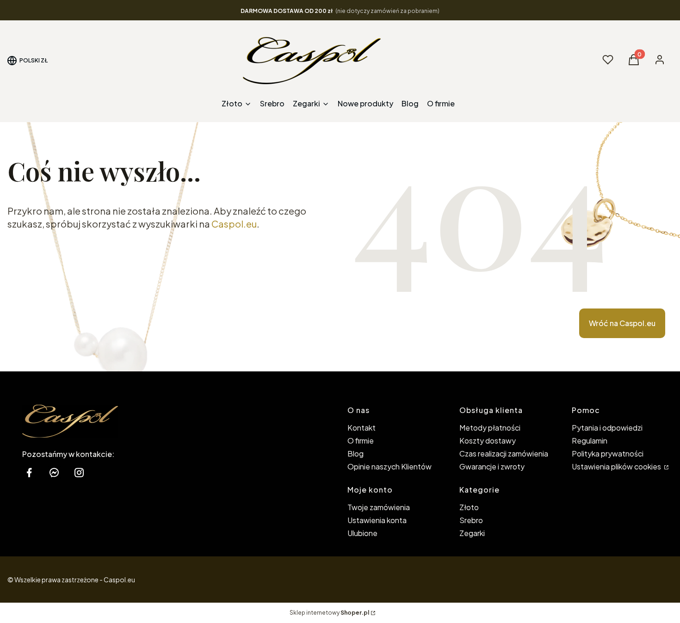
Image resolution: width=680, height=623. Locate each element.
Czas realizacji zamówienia (503, 453)
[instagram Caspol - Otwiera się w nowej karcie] (79, 472)
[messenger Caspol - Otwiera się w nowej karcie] (54, 472)
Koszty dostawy (487, 440)
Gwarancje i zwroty (492, 466)
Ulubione (362, 533)
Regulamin (589, 440)
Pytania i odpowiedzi (607, 427)
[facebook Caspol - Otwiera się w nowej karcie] (29, 472)
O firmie (360, 440)
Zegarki (472, 533)
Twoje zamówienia (378, 507)
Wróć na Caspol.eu (622, 323)
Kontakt (361, 427)
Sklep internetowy (329, 612)
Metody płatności (489, 427)
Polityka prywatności (607, 453)
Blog (355, 453)
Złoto (469, 507)
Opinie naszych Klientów (389, 466)
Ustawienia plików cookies (617, 466)
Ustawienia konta (377, 520)
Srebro (471, 520)
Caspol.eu (234, 223)
